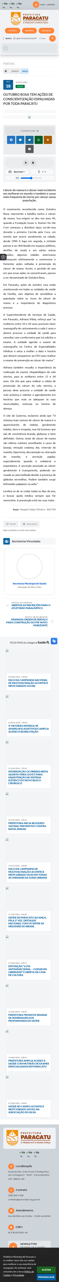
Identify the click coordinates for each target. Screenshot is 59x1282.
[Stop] (33, 163)
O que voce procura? (25, 38)
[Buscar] (52, 38)
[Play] (26, 163)
